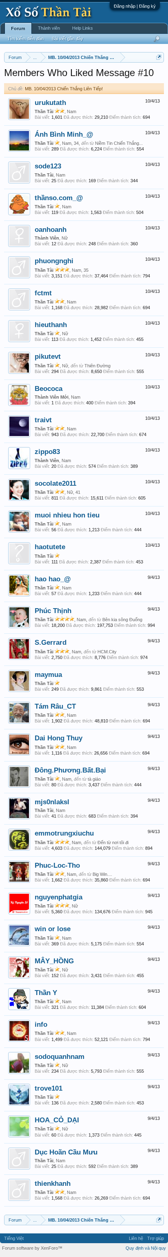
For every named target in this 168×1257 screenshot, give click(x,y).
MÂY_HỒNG (54, 961)
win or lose (53, 929)
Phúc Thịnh (53, 611)
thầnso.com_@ (59, 198)
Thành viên (49, 28)
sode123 (48, 166)
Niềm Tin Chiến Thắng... (119, 143)
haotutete (50, 547)
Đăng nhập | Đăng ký (135, 6)
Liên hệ (136, 1238)
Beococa (48, 388)
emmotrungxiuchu (64, 833)
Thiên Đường (97, 365)
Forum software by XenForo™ (32, 1248)
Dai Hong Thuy (58, 738)
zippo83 (47, 451)
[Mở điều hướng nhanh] (158, 57)
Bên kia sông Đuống (122, 619)
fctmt (43, 293)
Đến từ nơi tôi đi (112, 842)
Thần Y (46, 993)
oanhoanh (50, 229)
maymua (48, 674)
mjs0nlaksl (52, 802)
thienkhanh (53, 1183)
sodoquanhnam (59, 1056)
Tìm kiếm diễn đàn (25, 38)
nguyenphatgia (58, 897)
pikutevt (48, 356)
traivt (43, 420)
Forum (18, 28)
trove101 (48, 1088)
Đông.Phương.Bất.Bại (70, 770)
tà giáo (94, 779)
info (41, 1024)
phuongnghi (54, 261)
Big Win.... (102, 874)
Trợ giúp (155, 1238)
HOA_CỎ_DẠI (57, 1120)
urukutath (50, 102)
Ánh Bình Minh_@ (64, 134)
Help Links (82, 28)
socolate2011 (55, 483)
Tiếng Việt (14, 1238)
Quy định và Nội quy (146, 1248)
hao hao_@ (53, 579)
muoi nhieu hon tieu (67, 515)
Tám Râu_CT (55, 706)
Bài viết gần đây (67, 38)
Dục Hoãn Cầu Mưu (66, 1152)
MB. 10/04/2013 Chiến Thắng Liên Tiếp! (64, 88)
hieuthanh (51, 325)
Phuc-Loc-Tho (57, 865)
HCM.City (107, 651)
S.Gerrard (50, 642)
